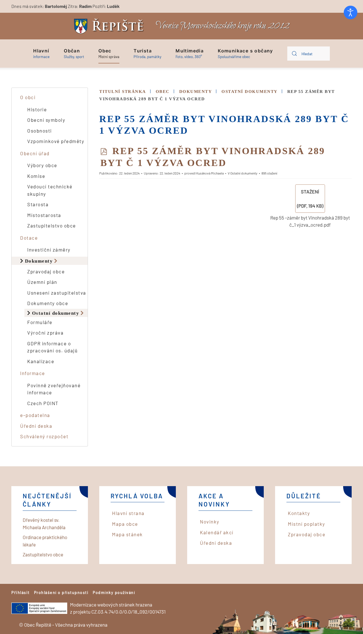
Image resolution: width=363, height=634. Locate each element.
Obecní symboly (46, 120)
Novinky (210, 521)
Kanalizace (40, 361)
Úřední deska (36, 426)
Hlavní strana (128, 513)
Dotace (29, 238)
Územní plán (42, 282)
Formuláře (39, 322)
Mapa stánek (127, 534)
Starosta (37, 204)
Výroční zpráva (45, 332)
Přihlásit (20, 592)
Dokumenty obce (47, 303)
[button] (41, 53)
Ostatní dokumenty (55, 312)
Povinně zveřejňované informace (54, 388)
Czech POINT (43, 403)
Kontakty (299, 513)
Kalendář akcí (217, 532)
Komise (36, 176)
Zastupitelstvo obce (51, 225)
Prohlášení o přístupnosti (61, 592)
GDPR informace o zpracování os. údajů (52, 347)
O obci (27, 97)
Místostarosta (44, 215)
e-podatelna (35, 415)
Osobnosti (39, 130)
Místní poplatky (306, 524)
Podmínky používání (114, 592)
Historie (37, 109)
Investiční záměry (49, 249)
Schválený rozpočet (44, 436)
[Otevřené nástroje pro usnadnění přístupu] (350, 12)
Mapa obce (125, 524)
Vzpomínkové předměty (55, 141)
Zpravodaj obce (46, 271)
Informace (32, 373)
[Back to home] (110, 26)
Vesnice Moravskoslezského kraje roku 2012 (223, 26)
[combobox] (308, 53)
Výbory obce (42, 165)
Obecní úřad (35, 153)
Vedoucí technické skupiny (50, 190)
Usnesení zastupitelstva (56, 292)
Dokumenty (39, 260)
